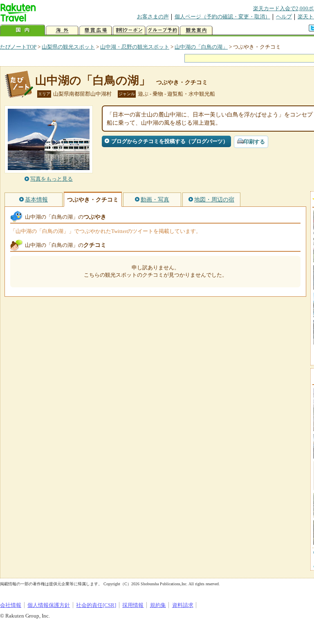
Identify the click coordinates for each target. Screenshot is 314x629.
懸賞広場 (95, 30)
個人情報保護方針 (48, 605)
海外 (62, 30)
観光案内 (196, 30)
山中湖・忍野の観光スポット (134, 47)
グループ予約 (162, 30)
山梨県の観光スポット (68, 47)
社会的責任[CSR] (96, 605)
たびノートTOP (18, 47)
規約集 (158, 605)
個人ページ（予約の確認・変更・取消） (222, 16)
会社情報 (10, 605)
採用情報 (133, 605)
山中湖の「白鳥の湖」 (201, 47)
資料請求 (182, 605)
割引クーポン (129, 30)
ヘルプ (284, 16)
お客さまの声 (153, 16)
